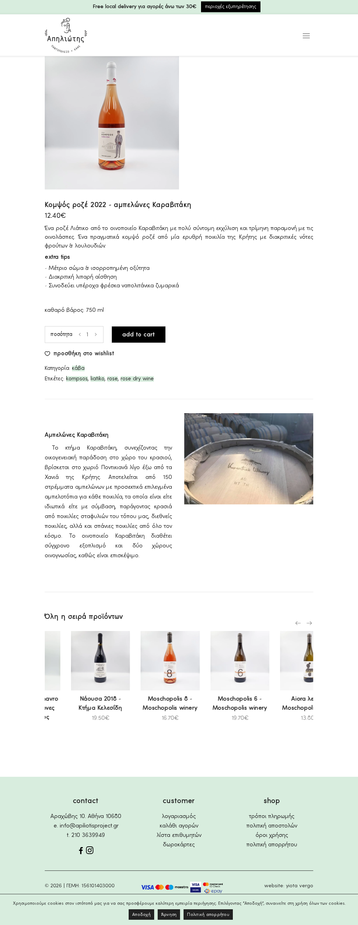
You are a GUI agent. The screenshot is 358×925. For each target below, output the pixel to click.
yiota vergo (299, 886)
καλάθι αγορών (179, 826)
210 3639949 (88, 835)
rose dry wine (137, 379)
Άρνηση (169, 914)
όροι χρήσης (272, 835)
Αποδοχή (141, 914)
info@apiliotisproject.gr (89, 826)
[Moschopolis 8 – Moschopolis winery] (145, 660)
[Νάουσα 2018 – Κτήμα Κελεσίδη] (75, 660)
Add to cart (138, 335)
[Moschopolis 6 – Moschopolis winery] (215, 660)
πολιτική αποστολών (271, 826)
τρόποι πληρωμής (271, 816)
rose (112, 379)
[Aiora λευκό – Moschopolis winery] (284, 660)
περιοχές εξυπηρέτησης (230, 6)
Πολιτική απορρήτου (208, 914)
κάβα (78, 368)
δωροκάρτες (179, 845)
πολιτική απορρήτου (271, 845)
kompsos (77, 379)
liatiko (98, 379)
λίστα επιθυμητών (179, 835)
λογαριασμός (179, 816)
